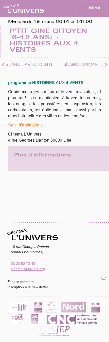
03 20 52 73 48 (23, 263)
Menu (94, 7)
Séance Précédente (29, 64)
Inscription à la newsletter (27, 287)
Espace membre (20, 282)
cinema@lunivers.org (28, 269)
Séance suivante (83, 64)
